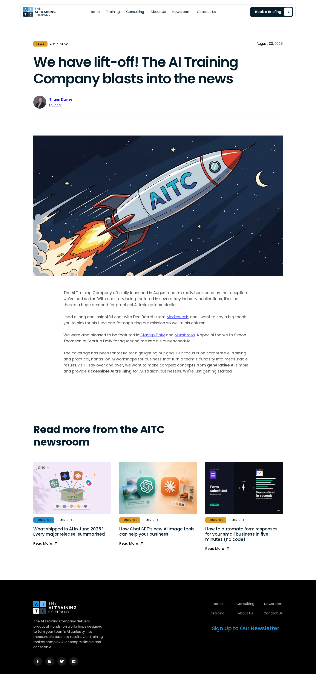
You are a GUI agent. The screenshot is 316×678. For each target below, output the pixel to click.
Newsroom (181, 11)
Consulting (135, 11)
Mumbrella (185, 335)
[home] (39, 12)
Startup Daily (152, 335)
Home (95, 11)
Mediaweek (177, 317)
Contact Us (206, 11)
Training (113, 11)
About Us (158, 11)
